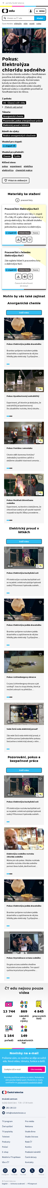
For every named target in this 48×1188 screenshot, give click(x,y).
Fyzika (17, 156)
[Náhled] (24, 239)
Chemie (7, 156)
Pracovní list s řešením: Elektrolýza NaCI (18, 254)
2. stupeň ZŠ (9, 145)
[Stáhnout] (18, 239)
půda (26, 23)
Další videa (24, 312)
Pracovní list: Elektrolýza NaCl (22, 208)
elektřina (28, 166)
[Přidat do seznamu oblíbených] (29, 239)
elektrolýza (7, 170)
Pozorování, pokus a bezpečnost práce (22, 120)
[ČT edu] (8, 12)
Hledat (40, 18)
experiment (16, 166)
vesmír (32, 23)
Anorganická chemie (13, 116)
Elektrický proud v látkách (16, 125)
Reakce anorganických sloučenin (19, 135)
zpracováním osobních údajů (29, 1082)
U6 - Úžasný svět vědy (14, 102)
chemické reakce (23, 170)
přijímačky (18, 23)
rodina (38, 23)
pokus (5, 166)
